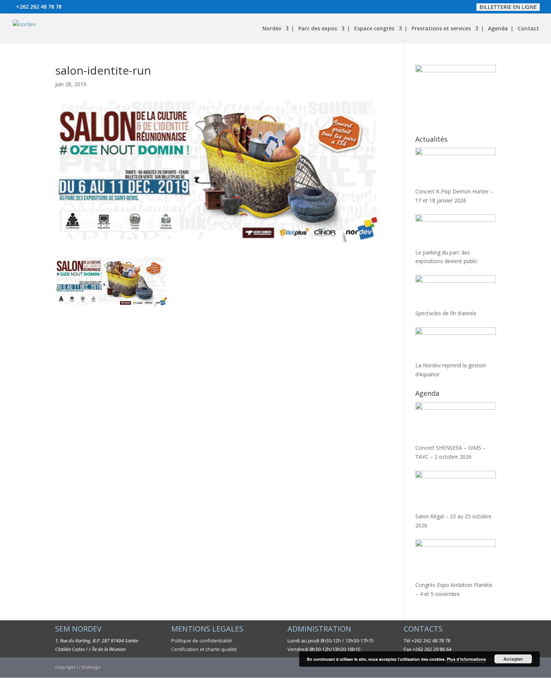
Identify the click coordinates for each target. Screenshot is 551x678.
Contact (528, 29)
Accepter (513, 659)
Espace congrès (374, 29)
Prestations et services (441, 29)
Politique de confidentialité (201, 640)
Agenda (498, 29)
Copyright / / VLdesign (77, 667)
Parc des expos (317, 29)
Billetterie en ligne (508, 6)
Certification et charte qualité (204, 649)
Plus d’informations (466, 659)
